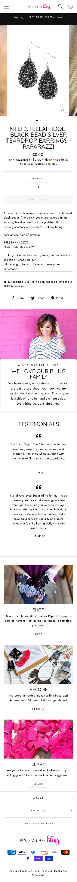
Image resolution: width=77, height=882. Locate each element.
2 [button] (41, 121)
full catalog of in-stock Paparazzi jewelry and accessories (33, 266)
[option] (38, 17)
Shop (39, 634)
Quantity (38, 178)
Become (38, 709)
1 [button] (37, 121)
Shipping (25, 163)
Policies (38, 810)
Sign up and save (38, 823)
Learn (39, 783)
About (38, 797)
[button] (38, 160)
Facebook (52, 282)
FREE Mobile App (15, 286)
